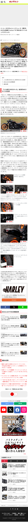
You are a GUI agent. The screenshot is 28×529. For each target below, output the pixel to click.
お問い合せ (22, 515)
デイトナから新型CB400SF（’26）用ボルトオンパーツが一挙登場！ (17, 473)
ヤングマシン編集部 (12, 484)
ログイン (7, 403)
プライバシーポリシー (8, 515)
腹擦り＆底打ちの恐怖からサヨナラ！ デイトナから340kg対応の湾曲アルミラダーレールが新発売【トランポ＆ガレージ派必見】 (14, 365)
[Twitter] (14, 307)
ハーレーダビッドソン (15, 40)
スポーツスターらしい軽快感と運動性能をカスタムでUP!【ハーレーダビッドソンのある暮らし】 (10, 327)
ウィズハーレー (6, 40)
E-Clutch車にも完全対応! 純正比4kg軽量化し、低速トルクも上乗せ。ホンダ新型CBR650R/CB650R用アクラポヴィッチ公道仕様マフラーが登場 (16, 489)
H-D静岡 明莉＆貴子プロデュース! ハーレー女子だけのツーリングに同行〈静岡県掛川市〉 (10, 336)
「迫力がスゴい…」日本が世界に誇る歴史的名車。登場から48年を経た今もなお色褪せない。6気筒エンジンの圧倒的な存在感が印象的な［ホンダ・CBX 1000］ (17, 465)
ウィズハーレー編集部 (14, 34)
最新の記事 (5, 84)
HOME (4, 505)
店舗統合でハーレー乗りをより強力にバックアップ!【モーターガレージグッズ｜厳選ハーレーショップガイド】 (10, 354)
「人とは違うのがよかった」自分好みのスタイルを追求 (13, 79)
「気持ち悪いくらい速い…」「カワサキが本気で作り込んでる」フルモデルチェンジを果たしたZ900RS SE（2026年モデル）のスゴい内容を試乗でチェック (17, 497)
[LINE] (22, 307)
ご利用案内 (14, 513)
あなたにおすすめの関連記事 (8, 81)
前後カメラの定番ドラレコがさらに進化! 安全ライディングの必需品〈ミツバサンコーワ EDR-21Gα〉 (10, 345)
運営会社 (16, 515)
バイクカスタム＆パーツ (12, 505)
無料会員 (20, 403)
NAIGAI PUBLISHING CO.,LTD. (14, 518)
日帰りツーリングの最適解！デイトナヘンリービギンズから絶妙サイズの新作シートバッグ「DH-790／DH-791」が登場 (14, 371)
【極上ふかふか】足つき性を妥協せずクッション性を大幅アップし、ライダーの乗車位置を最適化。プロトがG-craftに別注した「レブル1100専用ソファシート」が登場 (17, 481)
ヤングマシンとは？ (6, 513)
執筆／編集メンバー (22, 513)
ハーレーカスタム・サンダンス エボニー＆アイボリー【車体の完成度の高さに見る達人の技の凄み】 (10, 318)
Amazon (14, 300)
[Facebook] (5, 307)
